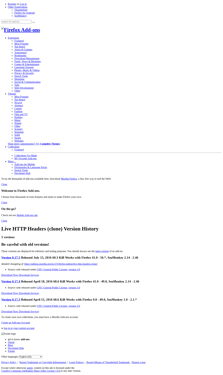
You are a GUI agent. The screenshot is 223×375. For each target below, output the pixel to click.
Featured (19, 40)
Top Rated (19, 46)
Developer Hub (22, 173)
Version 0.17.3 (10, 299)
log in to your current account (19, 328)
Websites (19, 140)
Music (17, 120)
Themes (12, 93)
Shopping (19, 79)
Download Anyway (29, 275)
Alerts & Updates (23, 49)
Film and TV (21, 114)
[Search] (33, 22)
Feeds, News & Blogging (27, 61)
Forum (11, 351)
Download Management (26, 58)
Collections (13, 146)
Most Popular (21, 43)
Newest (18, 102)
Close (4, 184)
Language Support (23, 67)
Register (12, 4)
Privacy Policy (9, 362)
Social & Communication (27, 82)
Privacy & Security (24, 73)
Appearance (20, 52)
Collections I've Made (25, 155)
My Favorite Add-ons (25, 158)
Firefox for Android (24, 12)
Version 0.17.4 (10, 281)
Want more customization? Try (34, 143)
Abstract (18, 105)
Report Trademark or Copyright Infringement (43, 362)
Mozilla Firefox (69, 178)
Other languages (9, 356)
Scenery (18, 129)
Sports (17, 137)
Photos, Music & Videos (27, 70)
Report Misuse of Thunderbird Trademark (108, 362)
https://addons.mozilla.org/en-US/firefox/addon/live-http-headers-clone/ (60, 264)
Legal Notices (76, 362)
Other (17, 90)
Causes (18, 108)
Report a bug (138, 362)
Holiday (18, 117)
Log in (23, 4)
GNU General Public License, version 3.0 (58, 269)
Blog (10, 345)
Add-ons (30, 30)
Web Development (24, 87)
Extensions (13, 37)
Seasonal (19, 132)
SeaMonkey (20, 15)
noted (29, 367)
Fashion (18, 111)
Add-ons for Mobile (24, 164)
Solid (17, 135)
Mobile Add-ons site (27, 215)
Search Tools (21, 76)
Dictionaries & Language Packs (30, 167)
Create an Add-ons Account (15, 322)
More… (12, 161)
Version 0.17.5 (10, 257)
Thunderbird (20, 10)
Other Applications (17, 7)
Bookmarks (20, 55)
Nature (17, 123)
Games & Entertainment (26, 64)
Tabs (16, 85)
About (11, 342)
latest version (102, 251)
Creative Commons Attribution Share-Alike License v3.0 (31, 370)
